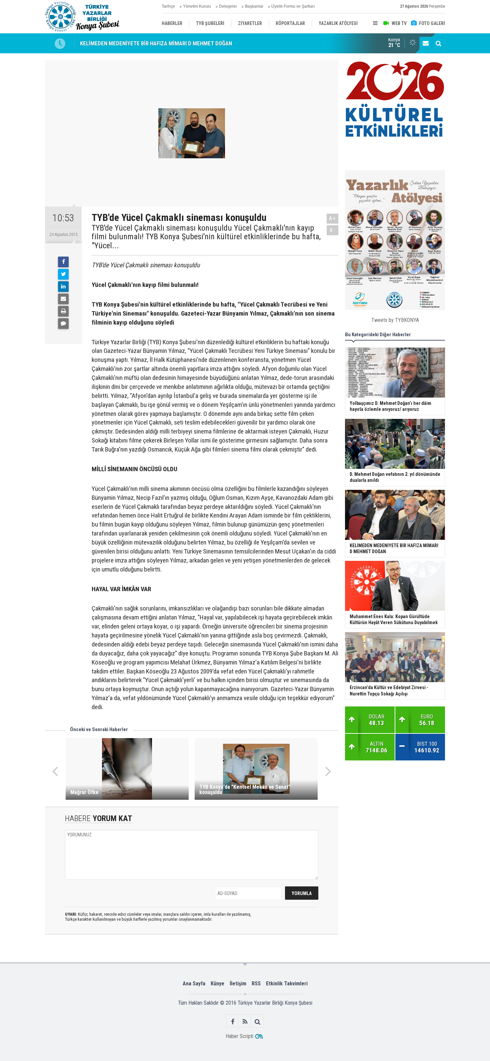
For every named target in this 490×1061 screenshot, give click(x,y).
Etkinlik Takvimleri (287, 983)
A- (333, 230)
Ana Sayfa (194, 983)
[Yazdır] (63, 311)
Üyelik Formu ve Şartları (293, 6)
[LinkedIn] (63, 286)
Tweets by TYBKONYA (395, 320)
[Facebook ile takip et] (233, 1021)
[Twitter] (63, 274)
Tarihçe (168, 6)
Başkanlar (254, 6)
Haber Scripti (239, 1036)
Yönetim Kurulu (197, 6)
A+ (332, 218)
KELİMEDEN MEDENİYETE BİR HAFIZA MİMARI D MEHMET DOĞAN (156, 43)
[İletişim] (425, 43)
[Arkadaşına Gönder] (63, 299)
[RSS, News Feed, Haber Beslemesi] (245, 1021)
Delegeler (228, 6)
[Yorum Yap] (63, 323)
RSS (256, 983)
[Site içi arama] (438, 43)
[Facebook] (63, 262)
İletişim (238, 983)
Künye (217, 983)
